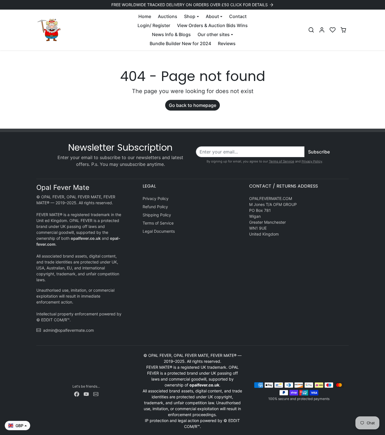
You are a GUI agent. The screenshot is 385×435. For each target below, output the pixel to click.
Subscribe (319, 152)
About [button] (212, 16)
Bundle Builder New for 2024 (180, 43)
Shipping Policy (157, 214)
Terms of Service (281, 161)
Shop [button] (189, 16)
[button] (311, 30)
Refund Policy (155, 206)
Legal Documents (159, 231)
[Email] (96, 393)
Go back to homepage (192, 105)
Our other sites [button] (214, 34)
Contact (238, 16)
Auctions (167, 16)
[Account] (322, 30)
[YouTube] (86, 393)
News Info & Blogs (171, 34)
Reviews (227, 43)
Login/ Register (154, 25)
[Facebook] (76, 393)
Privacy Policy (312, 161)
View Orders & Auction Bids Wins (212, 25)
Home (144, 16)
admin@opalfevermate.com (68, 330)
